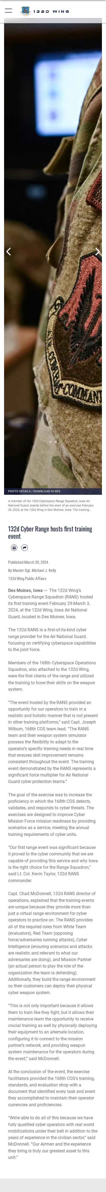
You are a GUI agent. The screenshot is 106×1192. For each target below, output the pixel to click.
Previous (9, 251)
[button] (9, 11)
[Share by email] (24, 547)
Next (97, 251)
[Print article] (14, 547)
